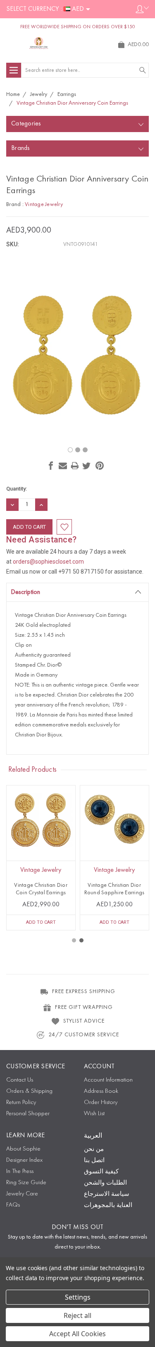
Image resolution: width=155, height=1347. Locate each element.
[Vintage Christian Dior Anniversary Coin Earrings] (70, 449)
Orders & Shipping (29, 1091)
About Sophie (23, 1149)
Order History (100, 1102)
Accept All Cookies (77, 1333)
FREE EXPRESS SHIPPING (83, 991)
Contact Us (19, 1080)
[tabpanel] (41, 857)
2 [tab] (81, 940)
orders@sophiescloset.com (48, 561)
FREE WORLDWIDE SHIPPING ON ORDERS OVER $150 (77, 27)
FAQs (13, 1205)
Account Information (108, 1080)
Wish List (94, 1114)
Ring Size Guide (26, 1183)
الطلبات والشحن (105, 1183)
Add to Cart (41, 922)
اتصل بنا (94, 1161)
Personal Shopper (28, 1114)
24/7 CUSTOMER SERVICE (83, 1035)
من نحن (94, 1149)
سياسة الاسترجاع (106, 1194)
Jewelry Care (22, 1194)
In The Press (19, 1171)
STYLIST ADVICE (84, 1021)
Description (25, 592)
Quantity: (16, 489)
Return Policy (21, 1102)
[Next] (80, 431)
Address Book (101, 1091)
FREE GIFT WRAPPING (84, 1007)
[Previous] (75, 431)
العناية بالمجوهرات (108, 1205)
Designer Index (24, 1160)
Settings (78, 1297)
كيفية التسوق (101, 1172)
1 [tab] (74, 940)
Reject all (77, 1315)
